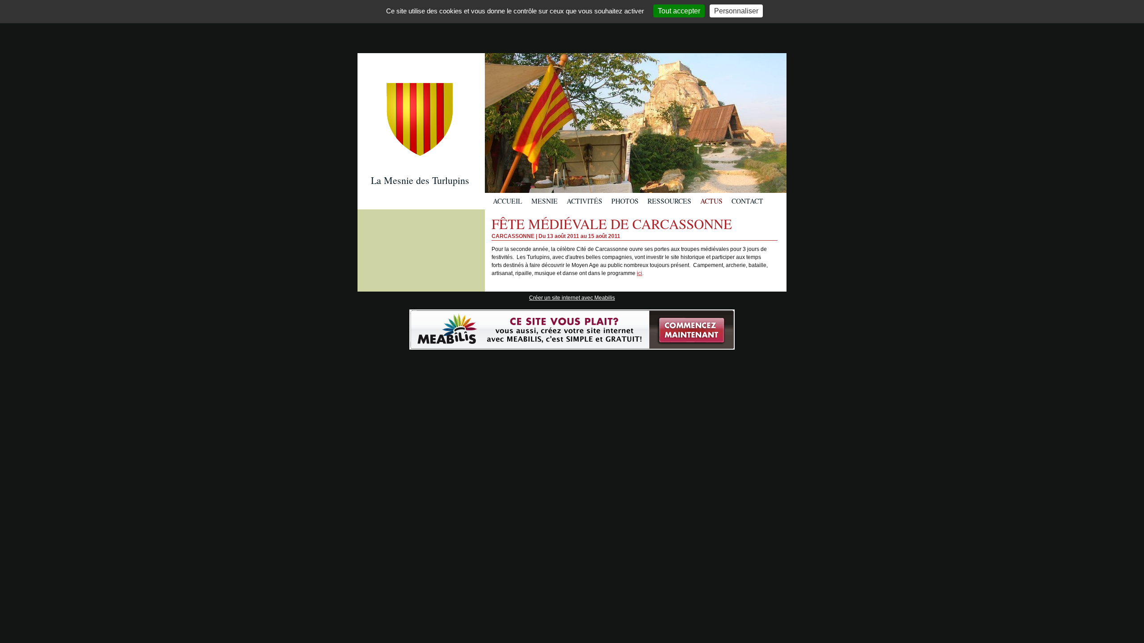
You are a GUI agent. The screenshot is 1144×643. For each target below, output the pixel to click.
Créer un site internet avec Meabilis (572, 298)
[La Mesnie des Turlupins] (421, 95)
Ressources (669, 200)
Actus (711, 200)
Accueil (507, 200)
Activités (584, 200)
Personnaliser (736, 11)
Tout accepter (679, 11)
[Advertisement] (572, 25)
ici (639, 273)
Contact (747, 200)
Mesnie (544, 200)
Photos (625, 200)
